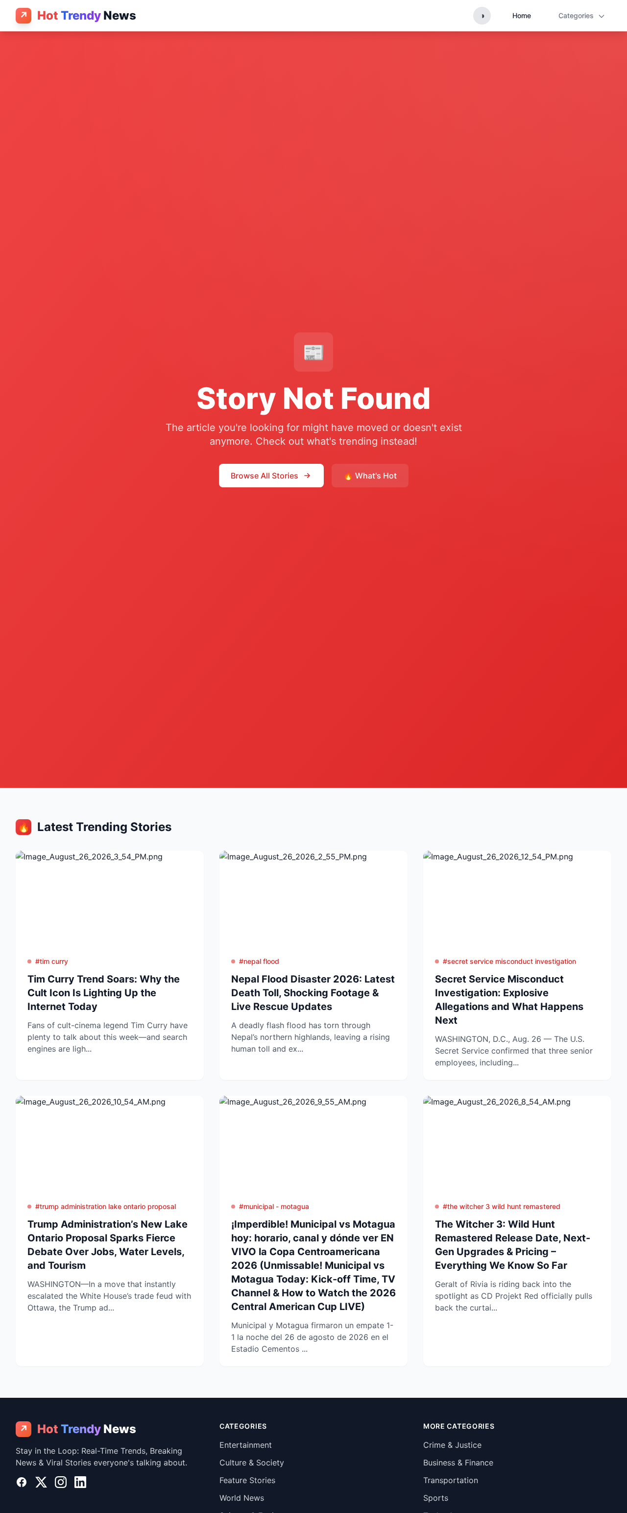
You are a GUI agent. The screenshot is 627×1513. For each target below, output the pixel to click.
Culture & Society (251, 1462)
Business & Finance (458, 1462)
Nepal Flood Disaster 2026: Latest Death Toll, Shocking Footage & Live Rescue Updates (313, 992)
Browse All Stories (264, 475)
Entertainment (245, 1445)
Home (521, 15)
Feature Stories (247, 1480)
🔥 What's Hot (370, 475)
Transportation (450, 1480)
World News (241, 1498)
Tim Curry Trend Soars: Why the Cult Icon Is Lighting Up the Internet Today (103, 992)
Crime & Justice (452, 1445)
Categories (577, 15)
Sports (435, 1498)
